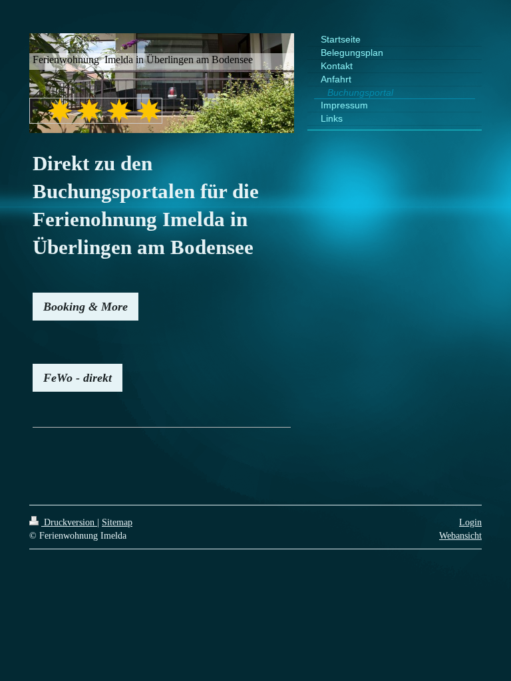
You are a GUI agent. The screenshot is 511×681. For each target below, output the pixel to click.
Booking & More (85, 306)
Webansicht (460, 535)
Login (470, 522)
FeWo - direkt (77, 377)
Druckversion (69, 522)
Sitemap (117, 522)
